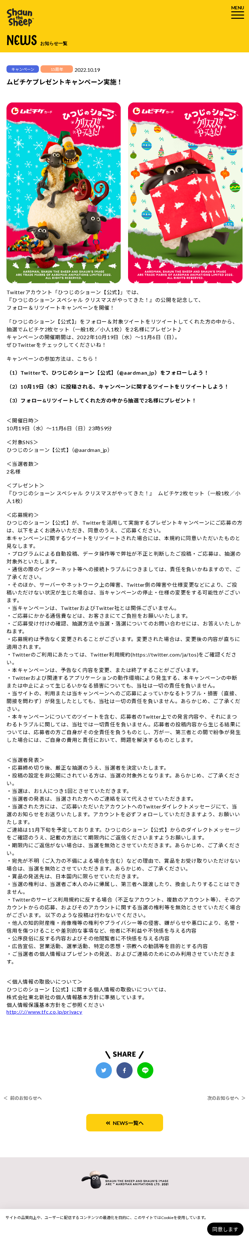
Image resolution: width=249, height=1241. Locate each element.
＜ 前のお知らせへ (22, 1098)
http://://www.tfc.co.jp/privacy (44, 1012)
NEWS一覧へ (127, 1123)
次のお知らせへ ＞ (226, 1098)
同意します (225, 1229)
